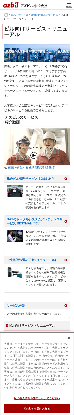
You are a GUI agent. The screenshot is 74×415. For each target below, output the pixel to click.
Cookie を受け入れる (37, 408)
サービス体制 (16, 305)
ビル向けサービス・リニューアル (32, 325)
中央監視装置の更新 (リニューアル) (31, 260)
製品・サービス (19, 14)
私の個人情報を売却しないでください (37, 398)
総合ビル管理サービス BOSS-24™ (31, 178)
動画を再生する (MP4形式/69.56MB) (32, 167)
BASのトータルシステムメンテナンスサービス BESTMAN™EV (35, 221)
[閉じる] (69, 337)
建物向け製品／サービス (44, 14)
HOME (6, 15)
